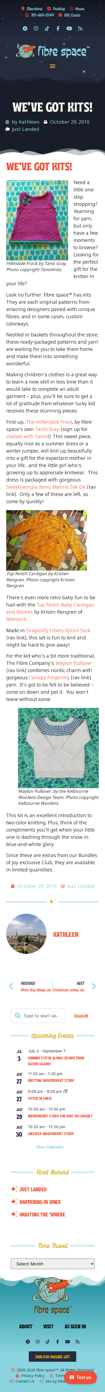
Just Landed (25, 129)
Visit (48, 1325)
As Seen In (75, 1325)
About (26, 1325)
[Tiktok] (47, 28)
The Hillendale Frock (49, 422)
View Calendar (50, 1147)
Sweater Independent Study (51, 1133)
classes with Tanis (26, 436)
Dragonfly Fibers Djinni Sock (58, 630)
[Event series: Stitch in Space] (65, 1092)
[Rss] (80, 28)
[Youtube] (69, 28)
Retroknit (16, 619)
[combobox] (38, 1015)
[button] (52, 66)
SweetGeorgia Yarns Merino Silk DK (46, 487)
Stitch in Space (40, 1098)
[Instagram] (36, 28)
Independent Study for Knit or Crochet (60, 1116)
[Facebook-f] (58, 28)
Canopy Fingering (49, 677)
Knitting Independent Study (51, 1080)
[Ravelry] (25, 28)
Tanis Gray (47, 429)
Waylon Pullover (73, 663)
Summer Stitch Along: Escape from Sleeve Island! (56, 1061)
